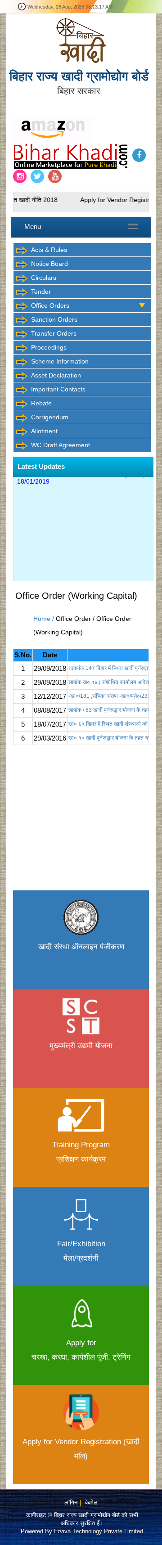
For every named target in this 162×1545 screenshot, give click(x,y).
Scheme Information (60, 361)
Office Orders (50, 305)
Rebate (41, 403)
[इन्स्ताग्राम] (20, 177)
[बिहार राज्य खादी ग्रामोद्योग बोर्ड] (81, 40)
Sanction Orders (54, 319)
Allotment (44, 431)
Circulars (43, 277)
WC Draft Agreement (60, 445)
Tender (41, 291)
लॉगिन (70, 1503)
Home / (44, 618)
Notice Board (49, 263)
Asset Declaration (56, 375)
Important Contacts (58, 389)
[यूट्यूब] (55, 177)
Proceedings (49, 347)
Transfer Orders (53, 333)
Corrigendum (49, 417)
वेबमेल (91, 1503)
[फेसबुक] (139, 155)
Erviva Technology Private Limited (98, 1531)
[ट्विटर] (37, 177)
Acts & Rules (49, 249)
